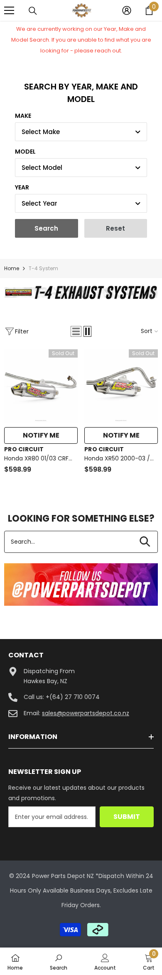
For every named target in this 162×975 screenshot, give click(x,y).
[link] (81, 292)
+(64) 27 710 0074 (73, 697)
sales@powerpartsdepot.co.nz (85, 713)
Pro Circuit (24, 449)
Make (23, 116)
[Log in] (126, 10)
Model (25, 151)
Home (11, 268)
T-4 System (43, 268)
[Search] (33, 11)
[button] (76, 331)
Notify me (41, 435)
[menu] (9, 10)
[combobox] (81, 131)
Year (22, 187)
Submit (126, 816)
